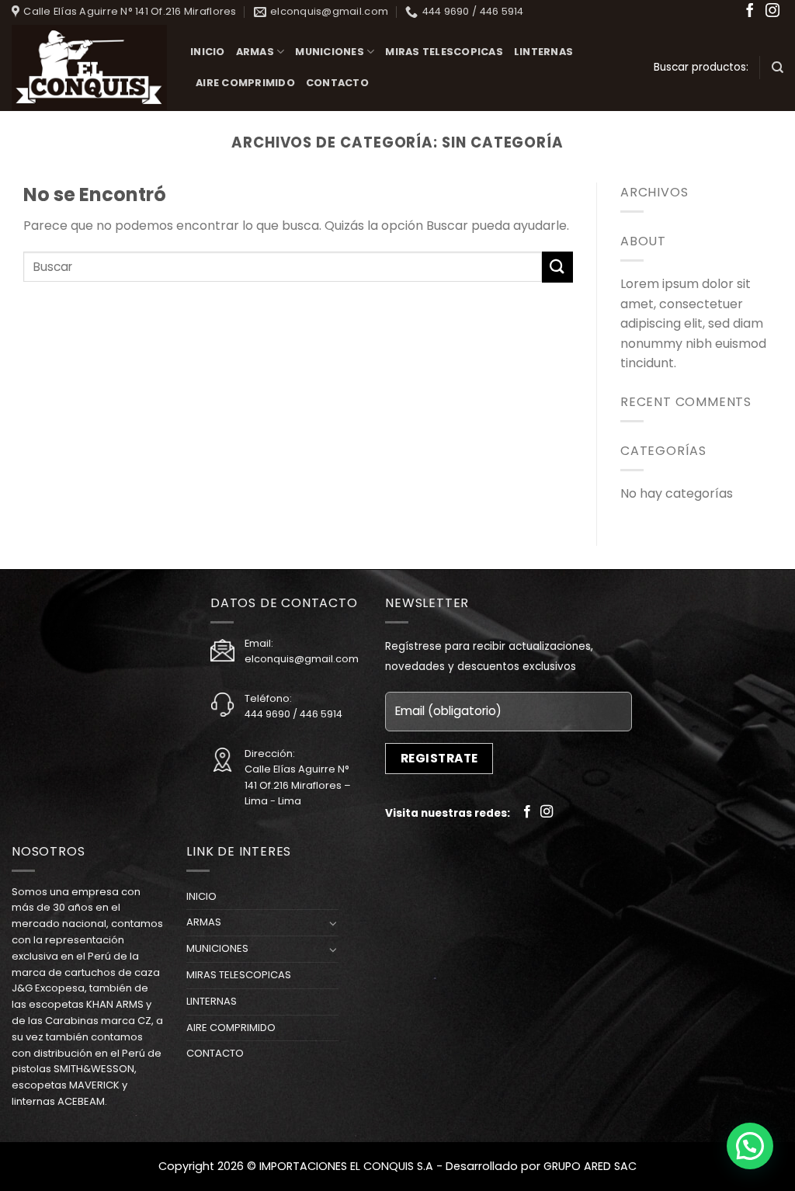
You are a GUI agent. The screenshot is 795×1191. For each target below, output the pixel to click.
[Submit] (557, 267)
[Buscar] (777, 67)
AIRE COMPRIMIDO (245, 82)
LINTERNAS (543, 51)
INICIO (207, 51)
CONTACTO (337, 82)
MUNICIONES (329, 51)
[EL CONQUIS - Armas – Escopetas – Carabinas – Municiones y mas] (89, 68)
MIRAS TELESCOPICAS (444, 51)
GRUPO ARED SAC (590, 1166)
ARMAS (255, 51)
